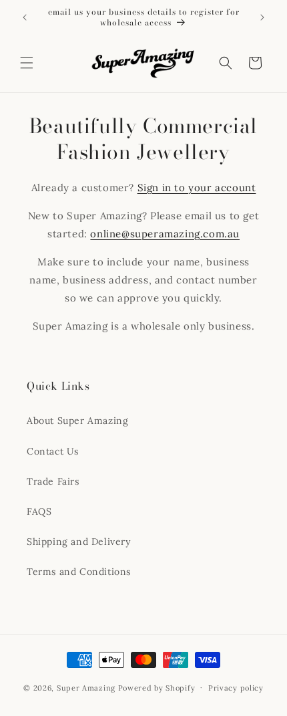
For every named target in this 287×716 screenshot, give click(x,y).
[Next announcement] (262, 17)
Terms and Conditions (79, 572)
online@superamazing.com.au (165, 233)
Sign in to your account (196, 187)
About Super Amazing (77, 420)
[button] (26, 63)
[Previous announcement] (24, 17)
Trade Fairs (53, 481)
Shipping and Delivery (79, 541)
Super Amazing (86, 687)
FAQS (39, 511)
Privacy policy (236, 688)
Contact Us (53, 451)
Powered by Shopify (157, 687)
